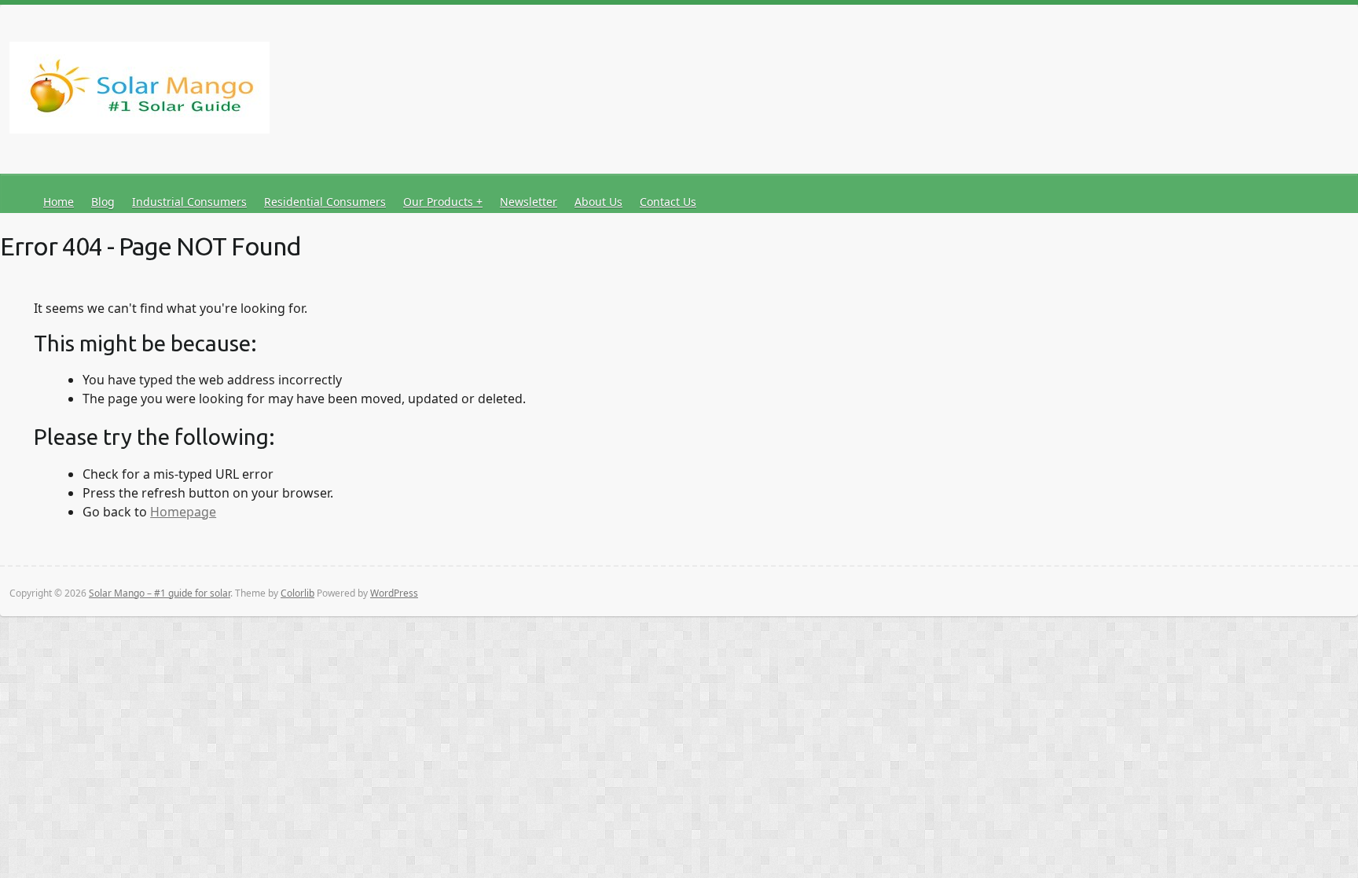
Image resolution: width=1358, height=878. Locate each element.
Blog (103, 201)
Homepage (183, 511)
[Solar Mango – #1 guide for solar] (139, 91)
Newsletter (528, 201)
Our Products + (443, 201)
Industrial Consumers (189, 201)
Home (58, 201)
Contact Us (668, 201)
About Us (598, 201)
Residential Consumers (325, 201)
